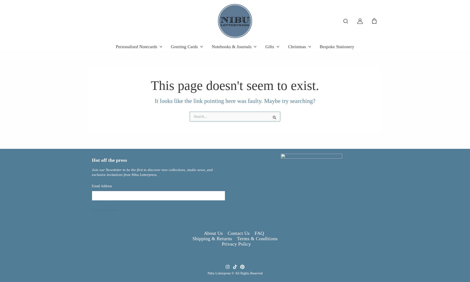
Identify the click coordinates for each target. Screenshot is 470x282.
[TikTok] (235, 267)
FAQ (259, 233)
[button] (346, 21)
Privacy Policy (236, 244)
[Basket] (374, 21)
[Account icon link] (360, 21)
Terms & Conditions (257, 238)
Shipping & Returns (212, 238)
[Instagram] (227, 267)
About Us (213, 233)
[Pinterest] (242, 267)
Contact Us (239, 233)
